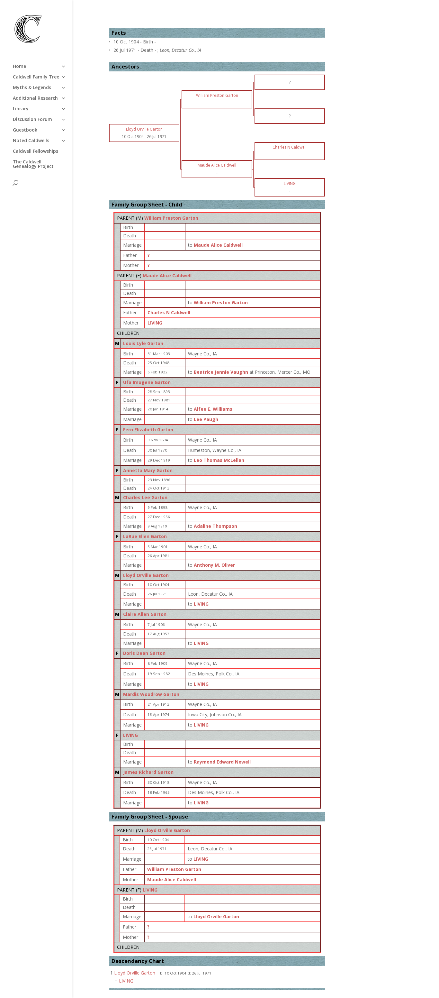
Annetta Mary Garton (148, 470)
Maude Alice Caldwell (167, 275)
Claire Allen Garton (144, 614)
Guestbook (25, 130)
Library (21, 109)
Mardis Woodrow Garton (151, 694)
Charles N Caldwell (169, 312)
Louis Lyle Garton (143, 343)
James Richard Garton (148, 772)
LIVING (155, 323)
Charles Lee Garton (145, 497)
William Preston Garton (171, 218)
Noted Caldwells (31, 140)
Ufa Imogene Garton (147, 382)
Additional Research (35, 98)
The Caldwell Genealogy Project (33, 164)
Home (19, 66)
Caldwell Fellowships (35, 151)
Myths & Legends (32, 87)
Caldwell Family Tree (36, 77)
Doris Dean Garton (144, 653)
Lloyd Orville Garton (146, 575)
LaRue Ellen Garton (145, 536)
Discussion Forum (32, 119)
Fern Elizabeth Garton (148, 429)
